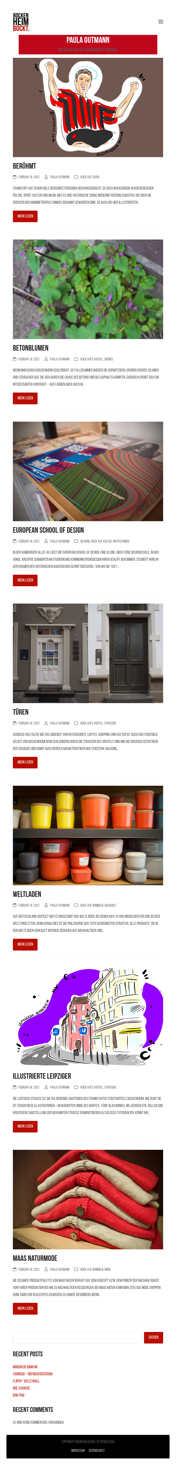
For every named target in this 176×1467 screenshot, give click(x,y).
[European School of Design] (88, 472)
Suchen (153, 1337)
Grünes (108, 359)
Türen (21, 713)
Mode (108, 1270)
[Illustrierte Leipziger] (88, 1018)
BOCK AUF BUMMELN (91, 906)
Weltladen (27, 895)
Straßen (110, 724)
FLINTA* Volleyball (26, 1381)
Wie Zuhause (21, 1388)
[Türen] (88, 654)
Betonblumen (31, 349)
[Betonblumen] (88, 290)
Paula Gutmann (59, 177)
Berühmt (24, 167)
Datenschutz (97, 1451)
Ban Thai (18, 1395)
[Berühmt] (88, 108)
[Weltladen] (88, 836)
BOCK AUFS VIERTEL (91, 359)
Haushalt (110, 906)
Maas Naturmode (35, 1259)
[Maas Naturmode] (88, 1200)
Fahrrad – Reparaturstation (32, 1374)
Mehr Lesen (25, 216)
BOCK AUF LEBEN (89, 177)
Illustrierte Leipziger (42, 1077)
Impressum (78, 1451)
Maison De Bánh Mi (25, 1367)
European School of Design (48, 531)
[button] (160, 22)
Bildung (85, 542)
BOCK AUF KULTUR (101, 542)
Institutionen (121, 542)
